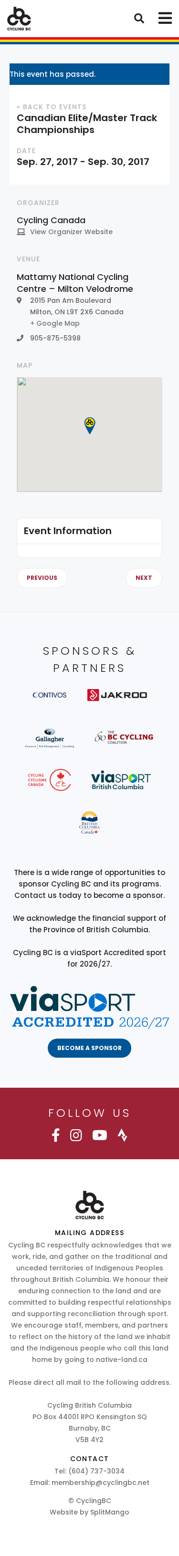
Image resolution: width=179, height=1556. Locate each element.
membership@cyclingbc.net (100, 1482)
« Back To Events (51, 107)
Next (144, 578)
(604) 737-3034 (96, 1471)
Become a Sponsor (89, 1048)
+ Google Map (55, 323)
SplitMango (109, 1512)
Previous (42, 578)
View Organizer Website (71, 232)
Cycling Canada (51, 220)
